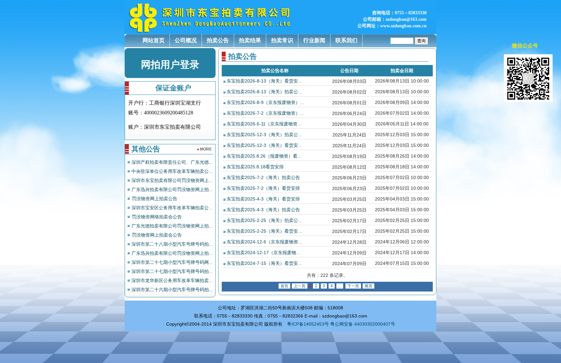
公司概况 (186, 40)
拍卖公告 (218, 40)
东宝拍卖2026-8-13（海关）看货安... (264, 81)
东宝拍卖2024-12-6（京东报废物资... (264, 241)
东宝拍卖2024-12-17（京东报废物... (263, 252)
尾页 (368, 286)
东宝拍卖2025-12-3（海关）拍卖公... (264, 134)
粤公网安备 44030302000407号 (362, 324)
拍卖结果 (250, 40)
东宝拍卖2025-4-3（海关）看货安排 (263, 198)
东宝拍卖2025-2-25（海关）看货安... (264, 231)
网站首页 (154, 40)
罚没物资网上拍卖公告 (154, 198)
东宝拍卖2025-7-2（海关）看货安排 (263, 188)
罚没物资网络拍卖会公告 (157, 216)
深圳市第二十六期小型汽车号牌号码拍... (172, 289)
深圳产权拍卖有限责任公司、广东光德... (172, 162)
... (339, 286)
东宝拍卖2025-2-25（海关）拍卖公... (264, 220)
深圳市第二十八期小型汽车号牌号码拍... (172, 244)
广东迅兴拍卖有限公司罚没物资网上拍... (172, 189)
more (206, 149)
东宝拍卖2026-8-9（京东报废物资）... (265, 102)
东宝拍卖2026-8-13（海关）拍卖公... (264, 91)
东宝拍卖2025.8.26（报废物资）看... (264, 156)
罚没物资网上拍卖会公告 (157, 235)
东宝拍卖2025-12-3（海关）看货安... (264, 145)
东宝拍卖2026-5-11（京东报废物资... (264, 123)
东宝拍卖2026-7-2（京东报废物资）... (265, 113)
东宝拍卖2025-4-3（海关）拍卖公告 (263, 209)
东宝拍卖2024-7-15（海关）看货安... (264, 263)
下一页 (353, 286)
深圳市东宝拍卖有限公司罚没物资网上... (172, 180)
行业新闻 (314, 40)
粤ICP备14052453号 (308, 324)
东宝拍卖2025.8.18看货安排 (255, 166)
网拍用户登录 (170, 64)
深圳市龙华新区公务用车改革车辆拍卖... (172, 280)
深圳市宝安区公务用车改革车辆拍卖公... (172, 207)
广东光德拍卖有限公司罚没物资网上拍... (172, 225)
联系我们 (346, 40)
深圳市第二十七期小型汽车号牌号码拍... (172, 271)
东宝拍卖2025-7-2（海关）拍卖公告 (263, 177)
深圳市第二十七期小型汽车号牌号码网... (172, 262)
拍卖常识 (282, 40)
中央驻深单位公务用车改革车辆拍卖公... (172, 171)
